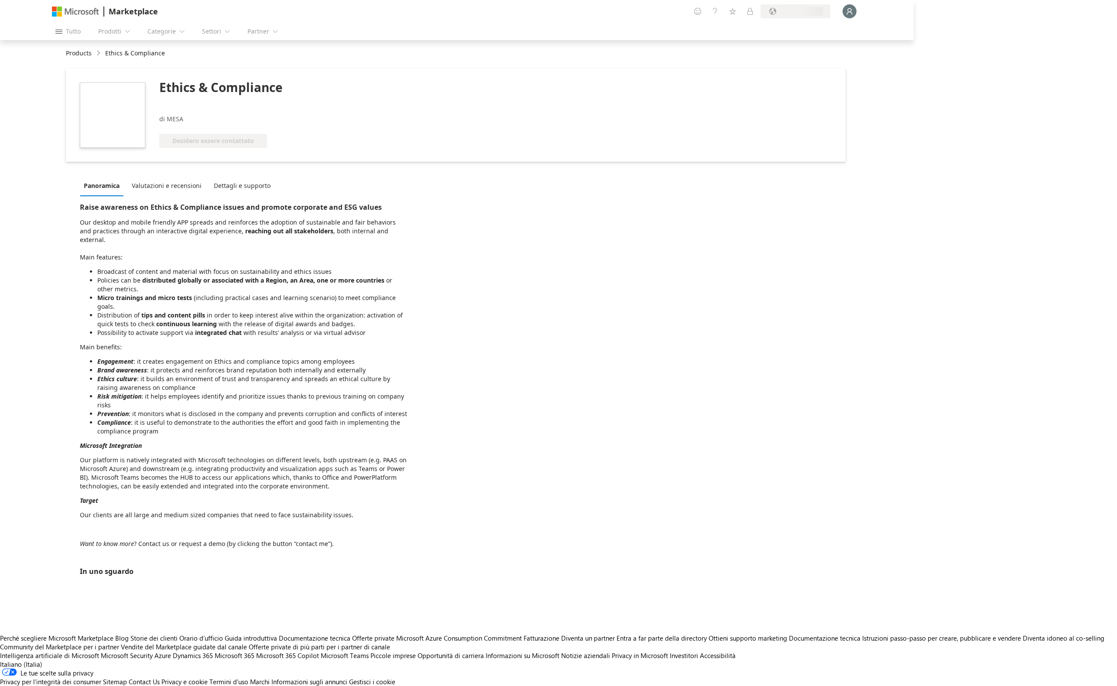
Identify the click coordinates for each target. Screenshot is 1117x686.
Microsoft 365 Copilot (287, 655)
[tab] (104, 185)
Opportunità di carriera (451, 655)
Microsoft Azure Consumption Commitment (460, 638)
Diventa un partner (588, 638)
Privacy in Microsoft (640, 655)
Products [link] (79, 53)
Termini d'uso (228, 681)
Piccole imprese (393, 655)
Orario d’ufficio (201, 638)
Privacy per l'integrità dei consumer (50, 681)
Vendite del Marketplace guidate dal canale (184, 646)
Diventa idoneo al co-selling (1063, 638)
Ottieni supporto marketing (748, 638)
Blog (122, 638)
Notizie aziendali (585, 655)
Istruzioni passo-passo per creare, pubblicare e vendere (941, 638)
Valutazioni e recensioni (167, 185)
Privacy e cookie (184, 681)
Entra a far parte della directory (662, 638)
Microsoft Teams (345, 655)
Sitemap (115, 681)
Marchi (260, 681)
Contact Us (144, 681)
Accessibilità (718, 655)
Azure (162, 655)
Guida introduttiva (251, 638)
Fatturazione (541, 638)
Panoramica (102, 185)
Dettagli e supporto (242, 185)
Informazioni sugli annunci (309, 681)
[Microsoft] (75, 12)
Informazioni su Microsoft (522, 655)
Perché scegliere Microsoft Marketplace (56, 638)
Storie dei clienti (154, 638)
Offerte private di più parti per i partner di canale (319, 646)
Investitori (684, 655)
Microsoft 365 (234, 655)
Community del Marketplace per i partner (59, 646)
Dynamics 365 (193, 655)
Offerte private (373, 638)
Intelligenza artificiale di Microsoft (49, 655)
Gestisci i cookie (372, 681)
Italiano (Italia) (21, 664)
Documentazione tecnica (314, 638)
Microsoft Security (127, 655)
